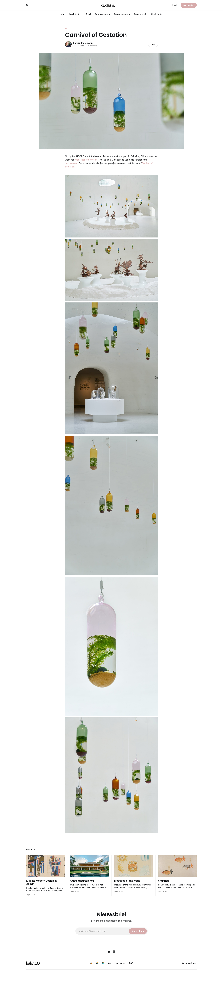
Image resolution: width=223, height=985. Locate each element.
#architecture (75, 14)
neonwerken (71, 163)
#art (63, 14)
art (66, 29)
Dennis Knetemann (83, 43)
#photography (141, 14)
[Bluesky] (109, 951)
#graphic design (102, 14)
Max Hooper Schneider (86, 159)
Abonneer (121, 963)
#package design (122, 14)
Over (110, 963)
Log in (175, 5)
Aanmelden (188, 5)
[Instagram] (114, 951)
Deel (153, 44)
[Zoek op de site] (27, 5)
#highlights (156, 14)
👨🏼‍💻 (103, 963)
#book (88, 14)
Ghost (194, 963)
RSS (131, 963)
